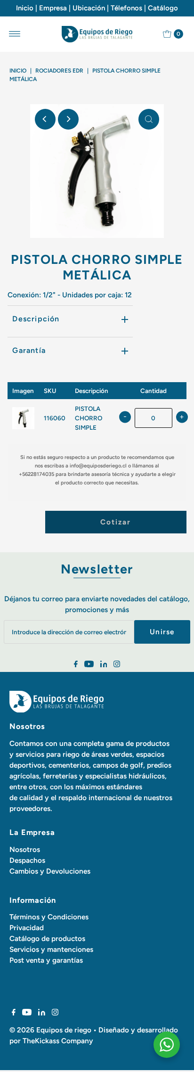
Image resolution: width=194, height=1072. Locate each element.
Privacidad (26, 927)
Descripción (35, 318)
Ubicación (89, 8)
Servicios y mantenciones (51, 949)
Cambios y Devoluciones (49, 871)
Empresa (53, 8)
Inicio (24, 8)
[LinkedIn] (103, 665)
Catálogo (163, 8)
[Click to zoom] (148, 119)
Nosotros (24, 849)
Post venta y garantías (46, 960)
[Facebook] (76, 665)
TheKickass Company (58, 1040)
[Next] (68, 119)
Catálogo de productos (47, 938)
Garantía (29, 350)
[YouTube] (89, 665)
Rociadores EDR (59, 70)
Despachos (27, 860)
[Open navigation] (15, 34)
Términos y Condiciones (49, 916)
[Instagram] (116, 665)
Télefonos (126, 8)
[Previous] (45, 119)
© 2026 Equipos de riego (50, 1029)
